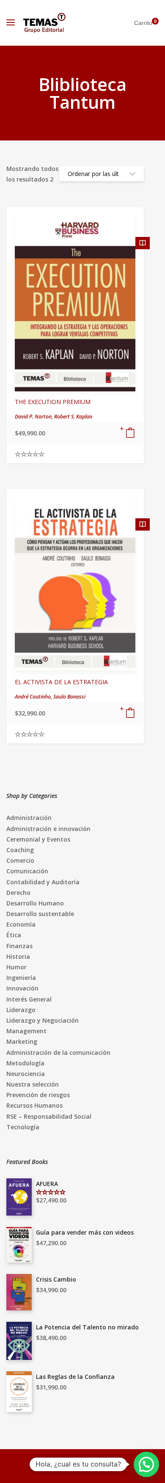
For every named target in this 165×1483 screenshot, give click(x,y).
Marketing (21, 1041)
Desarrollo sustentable (40, 914)
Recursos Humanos (34, 1105)
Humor (16, 967)
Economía (21, 924)
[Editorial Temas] (44, 23)
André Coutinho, (34, 696)
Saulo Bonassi (69, 696)
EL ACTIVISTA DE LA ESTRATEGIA (61, 682)
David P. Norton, (34, 416)
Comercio (20, 860)
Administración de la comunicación (58, 1052)
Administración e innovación (48, 829)
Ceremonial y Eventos (38, 839)
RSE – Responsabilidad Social (48, 1116)
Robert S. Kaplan (73, 416)
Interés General (29, 999)
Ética (13, 935)
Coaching (20, 850)
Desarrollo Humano (35, 903)
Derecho (18, 893)
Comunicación (27, 871)
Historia (18, 956)
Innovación (22, 988)
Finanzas (19, 946)
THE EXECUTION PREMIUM (53, 402)
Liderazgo (21, 1010)
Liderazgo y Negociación (42, 1020)
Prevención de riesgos (38, 1095)
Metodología (25, 1063)
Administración (29, 818)
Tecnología (22, 1127)
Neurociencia (25, 1074)
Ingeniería (21, 978)
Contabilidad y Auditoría (43, 882)
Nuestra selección (32, 1084)
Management (26, 1031)
